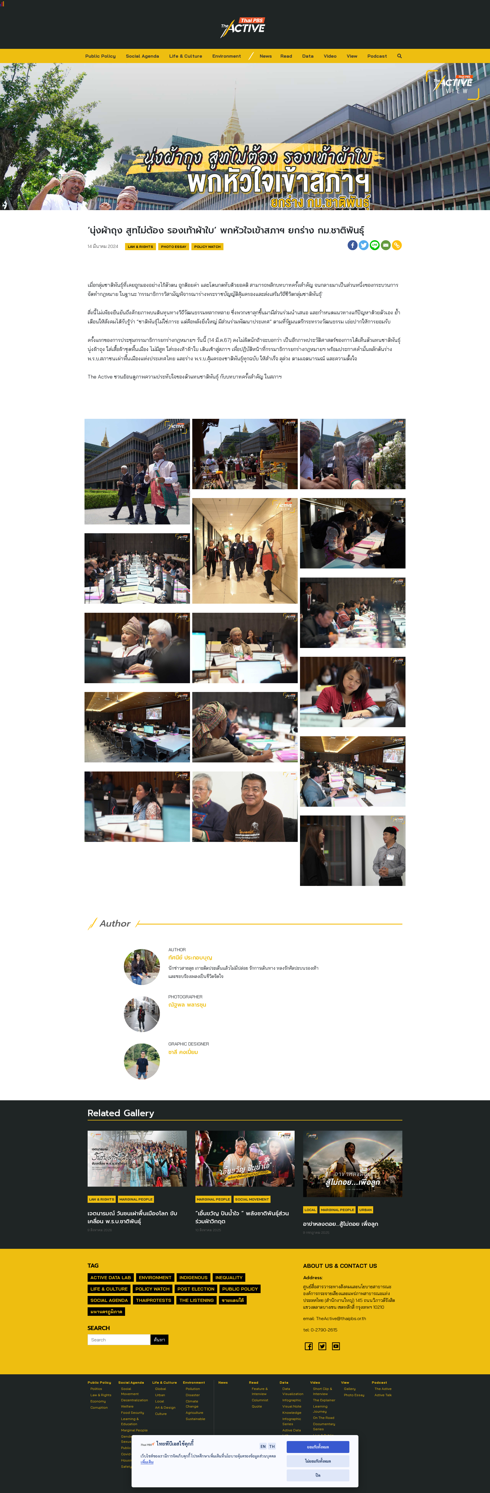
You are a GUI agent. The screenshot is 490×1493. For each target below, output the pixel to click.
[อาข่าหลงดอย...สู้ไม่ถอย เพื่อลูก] (352, 1166)
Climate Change (192, 1403)
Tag (93, 1265)
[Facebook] (353, 245)
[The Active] (242, 28)
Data (308, 56)
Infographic (291, 1400)
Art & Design (165, 1407)
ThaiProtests (153, 1300)
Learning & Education (130, 1421)
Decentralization (134, 1400)
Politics (96, 1389)
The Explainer (324, 1400)
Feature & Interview (260, 1391)
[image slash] (251, 56)
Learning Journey (320, 1408)
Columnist (260, 1400)
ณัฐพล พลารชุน (187, 1005)
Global (160, 1389)
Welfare (127, 1406)
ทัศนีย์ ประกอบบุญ (190, 957)
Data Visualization (292, 1391)
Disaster (193, 1395)
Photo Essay (173, 246)
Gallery (350, 1389)
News (266, 56)
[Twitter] (364, 245)
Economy (98, 1401)
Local (310, 1210)
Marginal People (136, 1199)
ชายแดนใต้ (233, 1300)
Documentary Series (324, 1426)
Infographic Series (291, 1421)
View (352, 56)
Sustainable (195, 1419)
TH (272, 1446)
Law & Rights (140, 246)
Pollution (193, 1389)
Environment (226, 56)
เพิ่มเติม (147, 1461)
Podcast (377, 56)
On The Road (323, 1417)
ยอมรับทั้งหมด (318, 1446)
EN (263, 1446)
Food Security (132, 1412)
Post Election (196, 1289)
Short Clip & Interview (322, 1391)
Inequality (229, 1277)
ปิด (318, 1475)
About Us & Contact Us (340, 1265)
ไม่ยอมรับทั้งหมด (318, 1461)
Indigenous (193, 1277)
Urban (365, 1210)
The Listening (196, 1300)
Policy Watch (207, 246)
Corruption (99, 1407)
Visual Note (291, 1406)
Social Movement (252, 1199)
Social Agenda (142, 56)
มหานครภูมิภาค (106, 1311)
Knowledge (291, 1412)
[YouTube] (336, 1346)
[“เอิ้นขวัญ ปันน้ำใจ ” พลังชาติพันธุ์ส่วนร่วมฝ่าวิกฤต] (245, 1161)
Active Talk (383, 1395)
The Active (383, 1389)
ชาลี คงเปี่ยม (183, 1052)
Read (286, 56)
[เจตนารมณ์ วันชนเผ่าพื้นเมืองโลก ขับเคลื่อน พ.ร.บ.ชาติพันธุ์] (137, 1161)
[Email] (386, 245)
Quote (257, 1406)
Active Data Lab (110, 1277)
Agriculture (194, 1412)
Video (330, 56)
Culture (161, 1414)
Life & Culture (185, 56)
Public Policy (100, 56)
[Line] (375, 245)
